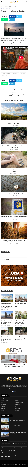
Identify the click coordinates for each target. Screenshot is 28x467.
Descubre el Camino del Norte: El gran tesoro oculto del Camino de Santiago (6, 338)
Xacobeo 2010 (4, 75)
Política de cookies (22, 464)
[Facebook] (13, 391)
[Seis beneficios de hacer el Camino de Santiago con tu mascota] (14, 135)
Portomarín (23, 73)
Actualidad (3, 398)
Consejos (3, 412)
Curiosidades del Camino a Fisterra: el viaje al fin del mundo (7, 322)
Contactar (17, 400)
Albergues (17, 410)
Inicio (2, 6)
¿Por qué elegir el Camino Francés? (14, 194)
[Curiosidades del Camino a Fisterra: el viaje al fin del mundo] (7, 315)
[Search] (26, 2)
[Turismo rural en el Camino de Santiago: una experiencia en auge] (21, 315)
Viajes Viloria (17, 408)
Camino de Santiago (6, 73)
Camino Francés (15, 73)
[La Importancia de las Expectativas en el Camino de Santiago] (14, 206)
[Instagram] (15, 391)
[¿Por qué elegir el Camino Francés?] (14, 183)
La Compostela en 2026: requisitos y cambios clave (20, 305)
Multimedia (3, 404)
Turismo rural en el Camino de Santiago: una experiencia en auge (20, 322)
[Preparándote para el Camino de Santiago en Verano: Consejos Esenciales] (14, 230)
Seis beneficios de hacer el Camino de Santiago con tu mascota (20, 338)
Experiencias (17, 406)
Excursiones (17, 404)
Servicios (3, 406)
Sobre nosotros (18, 398)
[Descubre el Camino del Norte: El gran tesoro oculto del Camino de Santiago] (7, 331)
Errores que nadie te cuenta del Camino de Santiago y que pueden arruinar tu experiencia (6, 305)
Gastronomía (4, 408)
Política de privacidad (12, 464)
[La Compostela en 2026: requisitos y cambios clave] (21, 298)
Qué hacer (3, 402)
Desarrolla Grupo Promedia (18, 462)
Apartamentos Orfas (19, 412)
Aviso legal (4, 464)
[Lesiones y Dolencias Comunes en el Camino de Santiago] (14, 159)
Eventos (2, 410)
